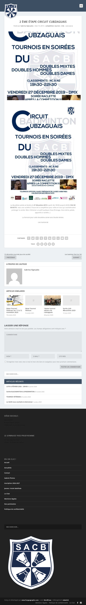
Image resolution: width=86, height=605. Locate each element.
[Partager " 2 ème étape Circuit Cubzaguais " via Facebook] (29, 238)
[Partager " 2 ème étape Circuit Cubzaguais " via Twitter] (33, 238)
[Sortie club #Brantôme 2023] (71, 300)
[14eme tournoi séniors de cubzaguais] (52, 300)
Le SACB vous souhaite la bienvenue (19, 402)
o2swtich (66, 600)
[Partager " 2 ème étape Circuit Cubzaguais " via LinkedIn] (50, 238)
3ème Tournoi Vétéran (30, 309)
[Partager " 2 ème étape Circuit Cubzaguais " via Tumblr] (41, 238)
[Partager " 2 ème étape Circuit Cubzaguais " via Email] (62, 238)
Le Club (7, 494)
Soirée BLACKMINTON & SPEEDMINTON (20, 392)
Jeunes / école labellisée (12, 488)
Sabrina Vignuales (27, 26)
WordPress (47, 600)
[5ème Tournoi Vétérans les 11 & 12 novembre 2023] (14, 300)
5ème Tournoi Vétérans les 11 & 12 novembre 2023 (14, 310)
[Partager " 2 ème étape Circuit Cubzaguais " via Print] (66, 238)
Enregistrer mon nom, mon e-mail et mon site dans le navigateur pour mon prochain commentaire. (42, 362)
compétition (50, 26)
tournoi (57, 26)
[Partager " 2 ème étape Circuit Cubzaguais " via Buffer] (54, 238)
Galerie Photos (9, 478)
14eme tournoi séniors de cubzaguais (49, 310)
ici (47, 222)
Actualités (7, 468)
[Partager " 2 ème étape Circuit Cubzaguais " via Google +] (37, 238)
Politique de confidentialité (14, 509)
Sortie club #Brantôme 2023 (69, 309)
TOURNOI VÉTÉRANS (13, 397)
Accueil (6, 462)
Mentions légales (10, 499)
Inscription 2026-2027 (12, 483)
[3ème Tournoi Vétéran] (33, 300)
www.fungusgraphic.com (30, 600)
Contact (7, 473)
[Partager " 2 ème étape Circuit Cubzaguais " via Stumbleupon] (58, 238)
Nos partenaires (10, 504)
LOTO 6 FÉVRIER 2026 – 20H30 (17, 386)
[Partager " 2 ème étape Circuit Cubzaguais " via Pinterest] (45, 238)
